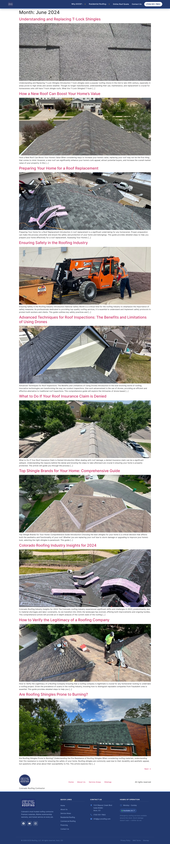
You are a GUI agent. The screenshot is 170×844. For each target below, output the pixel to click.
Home (71, 782)
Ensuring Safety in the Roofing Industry (53, 242)
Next (147, 769)
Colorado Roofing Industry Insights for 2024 (57, 545)
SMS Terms (137, 840)
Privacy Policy (125, 840)
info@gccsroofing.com (101, 819)
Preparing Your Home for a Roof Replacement (58, 168)
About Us (81, 782)
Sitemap (107, 782)
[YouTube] (29, 823)
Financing (64, 825)
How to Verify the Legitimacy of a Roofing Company (64, 620)
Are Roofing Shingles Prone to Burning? (53, 694)
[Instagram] (35, 823)
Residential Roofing (67, 817)
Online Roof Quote (121, 4)
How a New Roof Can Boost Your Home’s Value (59, 93)
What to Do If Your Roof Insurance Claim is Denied (62, 396)
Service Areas (95, 782)
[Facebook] (23, 823)
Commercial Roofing (68, 821)
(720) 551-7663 (153, 4)
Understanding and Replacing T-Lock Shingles (60, 19)
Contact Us (137, 4)
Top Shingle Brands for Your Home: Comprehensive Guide (69, 471)
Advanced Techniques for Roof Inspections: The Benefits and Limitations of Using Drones (83, 319)
